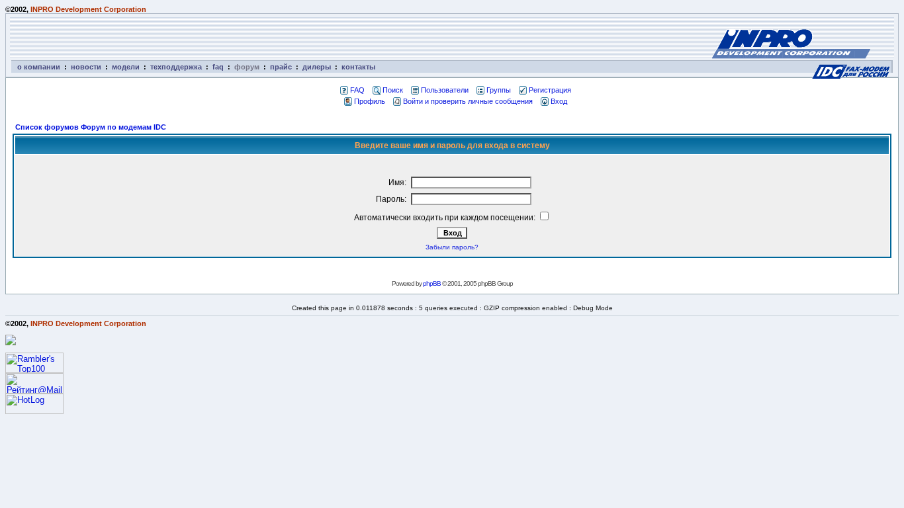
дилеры (316, 67)
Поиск (393, 90)
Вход (559, 101)
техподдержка (176, 67)
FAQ (357, 90)
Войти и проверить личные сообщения (468, 101)
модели (126, 67)
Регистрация (550, 90)
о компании (38, 67)
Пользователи (445, 90)
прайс (281, 67)
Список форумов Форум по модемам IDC (90, 127)
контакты (358, 67)
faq (218, 67)
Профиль (369, 101)
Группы (498, 90)
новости (86, 67)
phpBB (432, 283)
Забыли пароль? (452, 247)
